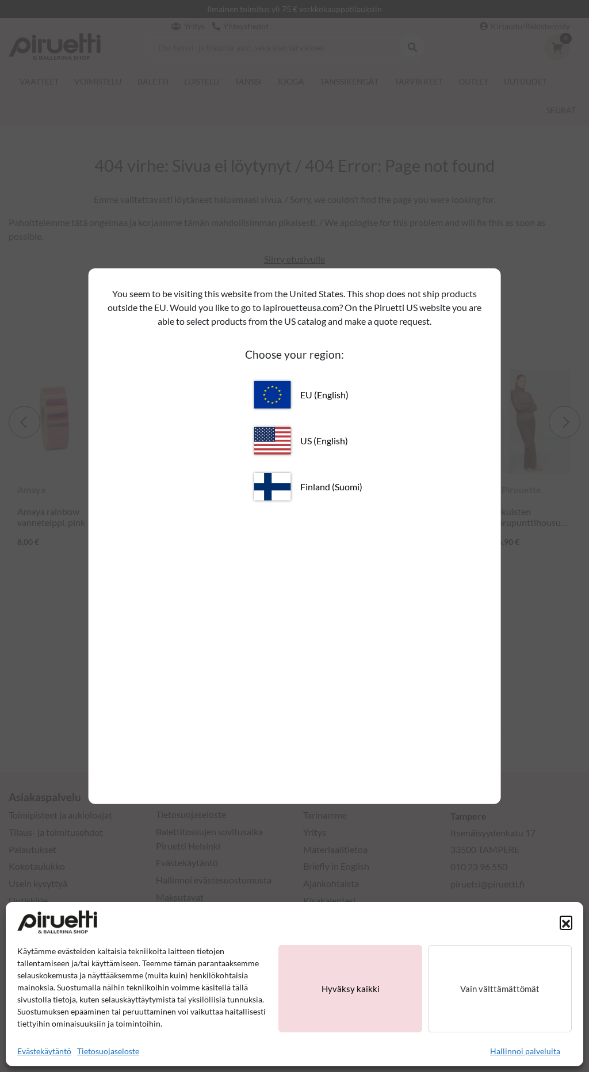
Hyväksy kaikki (351, 988)
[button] (566, 922)
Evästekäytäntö (44, 1051)
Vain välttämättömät (500, 988)
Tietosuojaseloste (108, 1051)
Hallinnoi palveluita (525, 1051)
